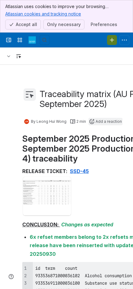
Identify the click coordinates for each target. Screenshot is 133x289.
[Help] (11, 277)
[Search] (44, 40)
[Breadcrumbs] (9, 56)
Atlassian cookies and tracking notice (43, 13)
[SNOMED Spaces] (32, 40)
